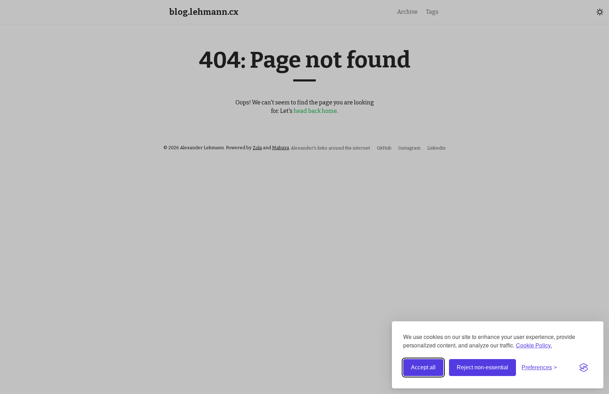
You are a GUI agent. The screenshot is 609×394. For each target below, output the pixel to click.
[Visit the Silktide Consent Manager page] (583, 367)
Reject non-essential (482, 367)
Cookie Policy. (534, 345)
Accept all (423, 367)
